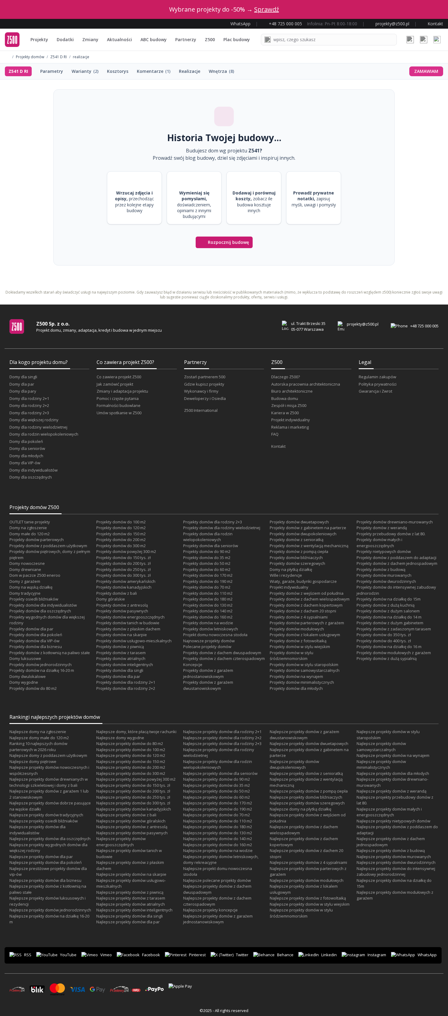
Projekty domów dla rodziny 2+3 (212, 522)
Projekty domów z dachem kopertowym (306, 605)
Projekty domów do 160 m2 (208, 617)
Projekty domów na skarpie (121, 634)
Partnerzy (185, 39)
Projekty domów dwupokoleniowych (303, 534)
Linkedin (329, 954)
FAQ (275, 434)
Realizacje (189, 71)
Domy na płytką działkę (291, 569)
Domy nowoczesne (27, 563)
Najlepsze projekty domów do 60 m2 (216, 797)
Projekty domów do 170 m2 (208, 575)
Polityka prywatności (377, 384)
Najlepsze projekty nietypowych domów (393, 821)
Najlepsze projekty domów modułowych (306, 880)
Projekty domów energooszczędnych (130, 617)
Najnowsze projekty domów (209, 640)
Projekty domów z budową (381, 569)
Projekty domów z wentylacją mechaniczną (309, 545)
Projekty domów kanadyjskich (123, 587)
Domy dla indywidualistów (33, 470)
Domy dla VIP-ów (24, 462)
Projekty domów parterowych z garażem (307, 623)
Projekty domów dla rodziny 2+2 (125, 688)
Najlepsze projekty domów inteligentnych (134, 910)
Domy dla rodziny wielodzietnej (38, 427)
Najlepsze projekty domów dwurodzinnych (396, 862)
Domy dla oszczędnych (30, 477)
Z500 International (201, 410)
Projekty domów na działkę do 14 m (389, 617)
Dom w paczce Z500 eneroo (34, 575)
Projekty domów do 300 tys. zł (123, 575)
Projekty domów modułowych (297, 629)
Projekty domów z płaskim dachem (128, 629)
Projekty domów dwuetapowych (299, 522)
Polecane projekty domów (207, 646)
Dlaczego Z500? (285, 377)
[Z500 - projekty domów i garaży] (12, 39)
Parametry (51, 71)
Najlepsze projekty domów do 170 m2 (217, 803)
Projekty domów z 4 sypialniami (299, 617)
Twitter (242, 954)
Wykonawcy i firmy (201, 391)
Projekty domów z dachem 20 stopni (303, 611)
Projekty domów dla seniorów (210, 545)
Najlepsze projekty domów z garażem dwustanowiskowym (304, 734)
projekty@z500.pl (363, 324)
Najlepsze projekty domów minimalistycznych (381, 764)
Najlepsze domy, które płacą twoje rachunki (136, 731)
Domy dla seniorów (27, 448)
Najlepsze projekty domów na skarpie (131, 874)
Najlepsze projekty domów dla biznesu (45, 880)
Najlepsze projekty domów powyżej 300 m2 (136, 779)
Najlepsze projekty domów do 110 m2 (217, 821)
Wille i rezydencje (286, 575)
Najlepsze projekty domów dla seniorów (220, 773)
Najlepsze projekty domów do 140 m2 (217, 838)
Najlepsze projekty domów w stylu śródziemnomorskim (301, 913)
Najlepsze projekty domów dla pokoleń (45, 862)
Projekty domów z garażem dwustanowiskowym (208, 685)
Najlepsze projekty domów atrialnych (130, 904)
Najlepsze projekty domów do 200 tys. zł (133, 791)
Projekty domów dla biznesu (35, 646)
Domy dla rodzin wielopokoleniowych (43, 434)
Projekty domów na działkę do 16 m (389, 646)
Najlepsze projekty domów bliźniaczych (306, 797)
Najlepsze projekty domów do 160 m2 (217, 844)
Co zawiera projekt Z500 (119, 377)
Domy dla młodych (26, 455)
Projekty (39, 39)
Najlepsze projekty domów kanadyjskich (133, 809)
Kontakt (278, 446)
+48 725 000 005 (424, 326)
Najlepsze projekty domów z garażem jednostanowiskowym (218, 919)
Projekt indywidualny (290, 419)
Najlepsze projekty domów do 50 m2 (216, 791)
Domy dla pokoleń (26, 441)
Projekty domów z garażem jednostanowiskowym (208, 673)
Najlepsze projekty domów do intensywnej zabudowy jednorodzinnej (396, 871)
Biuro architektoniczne (292, 391)
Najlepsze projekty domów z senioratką (306, 773)
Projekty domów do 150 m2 (121, 534)
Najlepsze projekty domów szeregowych (307, 803)
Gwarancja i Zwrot (375, 391)
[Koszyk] (424, 40)
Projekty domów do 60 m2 (206, 569)
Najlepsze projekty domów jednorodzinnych (50, 910)
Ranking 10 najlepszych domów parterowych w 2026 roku (38, 746)
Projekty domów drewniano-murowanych (395, 522)
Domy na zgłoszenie (28, 527)
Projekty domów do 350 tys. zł (384, 634)
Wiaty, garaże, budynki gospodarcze (303, 581)
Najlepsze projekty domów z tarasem (130, 898)
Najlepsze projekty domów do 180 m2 (217, 826)
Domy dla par (21, 384)
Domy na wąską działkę (30, 587)
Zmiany (90, 39)
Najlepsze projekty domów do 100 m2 (130, 749)
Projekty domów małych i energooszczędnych (379, 542)
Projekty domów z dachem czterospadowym (224, 658)
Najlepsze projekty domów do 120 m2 (130, 755)
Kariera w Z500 (285, 412)
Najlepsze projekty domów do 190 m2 (217, 809)
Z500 (210, 39)
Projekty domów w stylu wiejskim (300, 646)
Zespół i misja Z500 (288, 405)
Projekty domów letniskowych (210, 629)
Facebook (151, 954)
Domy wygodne (23, 682)
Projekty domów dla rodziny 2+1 (125, 682)
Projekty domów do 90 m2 (206, 551)
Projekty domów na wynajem (296, 676)
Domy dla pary (22, 391)
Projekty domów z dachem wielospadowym (310, 599)
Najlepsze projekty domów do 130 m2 (217, 833)
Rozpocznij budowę (228, 242)
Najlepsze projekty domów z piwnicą (129, 892)
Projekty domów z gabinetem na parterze (308, 527)
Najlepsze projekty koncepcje (210, 910)
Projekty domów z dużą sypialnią (387, 658)
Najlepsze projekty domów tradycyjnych (46, 815)
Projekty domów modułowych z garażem (394, 652)
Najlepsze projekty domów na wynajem (393, 755)
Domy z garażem (24, 581)
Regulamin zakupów (377, 377)
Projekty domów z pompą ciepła (299, 551)
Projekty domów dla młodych (296, 688)
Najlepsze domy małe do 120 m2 (39, 737)
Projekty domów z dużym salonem (388, 611)
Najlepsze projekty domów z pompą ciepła (309, 791)
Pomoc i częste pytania (118, 398)
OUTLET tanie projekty (29, 522)
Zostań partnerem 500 (204, 377)
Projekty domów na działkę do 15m (389, 599)
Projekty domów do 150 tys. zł (123, 557)
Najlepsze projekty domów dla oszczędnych (50, 838)
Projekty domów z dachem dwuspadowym (222, 652)
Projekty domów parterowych (36, 539)
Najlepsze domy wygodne (120, 737)
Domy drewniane (25, 569)
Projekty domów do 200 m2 (121, 539)
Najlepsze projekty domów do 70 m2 (216, 815)
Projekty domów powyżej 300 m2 (126, 551)
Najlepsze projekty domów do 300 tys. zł (133, 803)
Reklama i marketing (290, 427)
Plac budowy (236, 39)
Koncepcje (192, 664)
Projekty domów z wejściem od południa (306, 593)
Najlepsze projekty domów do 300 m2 (130, 773)
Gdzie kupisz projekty (204, 384)
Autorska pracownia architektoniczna (305, 384)
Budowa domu (284, 398)
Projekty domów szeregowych (297, 563)
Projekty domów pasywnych (122, 611)
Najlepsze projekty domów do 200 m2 (130, 767)
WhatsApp (427, 954)
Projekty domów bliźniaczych (296, 557)
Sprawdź (266, 9)
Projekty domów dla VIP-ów (34, 640)
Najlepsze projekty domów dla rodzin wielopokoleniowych (217, 764)
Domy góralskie (110, 599)
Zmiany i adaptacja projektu (122, 391)
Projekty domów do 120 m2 (121, 527)
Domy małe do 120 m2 (29, 534)
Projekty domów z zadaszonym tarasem (394, 629)
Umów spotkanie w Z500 (119, 412)
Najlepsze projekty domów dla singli (129, 916)
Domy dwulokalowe (27, 676)
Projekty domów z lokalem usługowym (305, 634)
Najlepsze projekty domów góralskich (130, 821)
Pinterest (197, 954)
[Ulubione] (410, 40)
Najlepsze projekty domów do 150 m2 (130, 761)
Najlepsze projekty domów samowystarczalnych (381, 746)
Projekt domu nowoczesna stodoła (215, 634)
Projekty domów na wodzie (208, 623)
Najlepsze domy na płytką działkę (300, 809)
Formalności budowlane (118, 405)
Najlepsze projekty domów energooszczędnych (121, 841)
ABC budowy (153, 39)
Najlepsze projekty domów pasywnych (132, 833)
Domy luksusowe (25, 658)
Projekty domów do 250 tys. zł (123, 569)
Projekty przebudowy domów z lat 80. (391, 534)
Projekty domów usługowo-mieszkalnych (134, 640)
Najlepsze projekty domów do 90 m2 (216, 779)
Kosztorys (117, 71)
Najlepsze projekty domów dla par (41, 856)
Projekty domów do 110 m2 (208, 593)
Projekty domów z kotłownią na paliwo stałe (49, 652)
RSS (27, 954)
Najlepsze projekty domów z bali (126, 815)
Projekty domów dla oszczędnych (40, 611)
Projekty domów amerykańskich (125, 581)
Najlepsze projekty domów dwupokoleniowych (294, 764)
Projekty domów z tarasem (121, 652)
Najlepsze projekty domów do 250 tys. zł (133, 797)
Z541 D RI (58, 57)
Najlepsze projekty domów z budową (391, 850)
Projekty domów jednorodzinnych (40, 664)
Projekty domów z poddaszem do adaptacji (396, 557)
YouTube (68, 954)
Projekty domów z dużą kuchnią (385, 605)
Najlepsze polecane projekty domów (217, 880)
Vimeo (106, 954)
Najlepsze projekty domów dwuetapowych (309, 743)
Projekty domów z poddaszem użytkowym (48, 545)
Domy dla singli (23, 377)
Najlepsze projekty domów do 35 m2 (216, 785)
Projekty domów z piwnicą (120, 646)
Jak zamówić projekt (115, 384)
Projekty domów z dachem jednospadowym (397, 563)
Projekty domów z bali (116, 593)
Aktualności (119, 39)
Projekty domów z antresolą (122, 605)
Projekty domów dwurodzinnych (386, 581)
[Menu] (437, 40)
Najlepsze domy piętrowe (32, 761)
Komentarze (153, 71)
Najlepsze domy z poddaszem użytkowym (48, 755)
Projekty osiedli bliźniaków (33, 599)
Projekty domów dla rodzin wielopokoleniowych (208, 537)
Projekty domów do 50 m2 (206, 563)
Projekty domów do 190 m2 (208, 581)
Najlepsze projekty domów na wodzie (218, 850)
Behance (285, 954)
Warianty (85, 71)
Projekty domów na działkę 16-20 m (41, 670)
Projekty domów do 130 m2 (208, 605)
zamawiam (426, 71)
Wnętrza (221, 71)
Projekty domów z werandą (382, 527)
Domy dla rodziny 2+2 (29, 405)
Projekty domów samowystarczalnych (305, 670)
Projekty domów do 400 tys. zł (384, 640)
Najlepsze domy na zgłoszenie (37, 731)
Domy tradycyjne (25, 593)
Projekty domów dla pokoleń (35, 634)
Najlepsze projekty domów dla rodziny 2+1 (222, 731)
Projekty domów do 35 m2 (206, 557)
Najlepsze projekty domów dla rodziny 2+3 (222, 743)
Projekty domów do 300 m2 (121, 545)
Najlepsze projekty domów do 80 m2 (129, 743)
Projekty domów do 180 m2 (208, 599)
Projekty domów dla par (31, 629)
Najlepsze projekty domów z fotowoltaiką (308, 898)
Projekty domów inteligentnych (124, 664)
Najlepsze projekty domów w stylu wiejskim (310, 904)
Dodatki (65, 39)
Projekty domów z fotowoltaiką (298, 640)
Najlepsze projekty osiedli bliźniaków (43, 821)
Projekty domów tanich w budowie (127, 623)
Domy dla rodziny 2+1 (29, 398)
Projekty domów (30, 57)
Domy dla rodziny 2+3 (29, 412)
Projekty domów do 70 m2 (206, 587)
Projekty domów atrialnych (120, 658)
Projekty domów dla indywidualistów (43, 605)
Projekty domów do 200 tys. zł (123, 563)
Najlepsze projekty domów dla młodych (393, 773)
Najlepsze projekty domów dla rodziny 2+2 (222, 737)
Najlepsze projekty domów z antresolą (131, 826)
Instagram (377, 954)
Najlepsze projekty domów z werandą (391, 791)
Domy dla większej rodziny (34, 419)
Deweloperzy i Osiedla (205, 398)
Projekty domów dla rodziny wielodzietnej (221, 527)
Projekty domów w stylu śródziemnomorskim (291, 655)
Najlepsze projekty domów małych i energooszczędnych (389, 812)
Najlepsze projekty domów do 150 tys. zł (133, 785)
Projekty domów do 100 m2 (121, 522)
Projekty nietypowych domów (384, 551)
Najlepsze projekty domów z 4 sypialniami (308, 862)
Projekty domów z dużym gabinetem (390, 623)
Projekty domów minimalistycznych (302, 682)
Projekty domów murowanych (384, 575)
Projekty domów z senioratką (296, 539)
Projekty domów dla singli (119, 670)
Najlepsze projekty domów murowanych (394, 856)
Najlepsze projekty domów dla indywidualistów (37, 830)
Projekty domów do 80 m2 (33, 688)
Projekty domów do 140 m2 (208, 611)
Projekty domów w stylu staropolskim (304, 664)
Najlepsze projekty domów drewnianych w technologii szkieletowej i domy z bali (48, 782)
